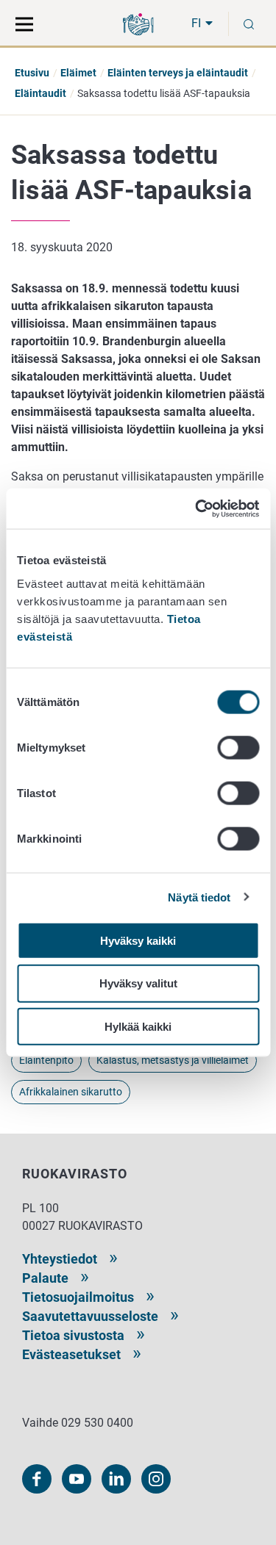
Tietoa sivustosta (73, 1335)
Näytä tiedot (199, 897)
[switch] (238, 747)
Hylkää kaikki (138, 1026)
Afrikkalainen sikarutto (70, 1092)
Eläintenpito (46, 1060)
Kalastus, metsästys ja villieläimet (172, 1060)
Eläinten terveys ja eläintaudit (177, 73)
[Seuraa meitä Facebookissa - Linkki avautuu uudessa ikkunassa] (37, 1479)
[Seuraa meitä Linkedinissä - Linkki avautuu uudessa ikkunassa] (116, 1479)
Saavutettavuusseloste (90, 1316)
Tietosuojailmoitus (78, 1297)
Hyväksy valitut (138, 983)
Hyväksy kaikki (138, 940)
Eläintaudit (40, 93)
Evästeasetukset (71, 1354)
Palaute (45, 1278)
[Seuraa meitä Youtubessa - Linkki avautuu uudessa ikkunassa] (76, 1479)
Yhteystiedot (59, 1259)
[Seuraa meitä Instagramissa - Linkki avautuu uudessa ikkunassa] (156, 1479)
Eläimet (78, 73)
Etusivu (32, 73)
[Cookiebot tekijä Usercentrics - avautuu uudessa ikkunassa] (196, 508)
